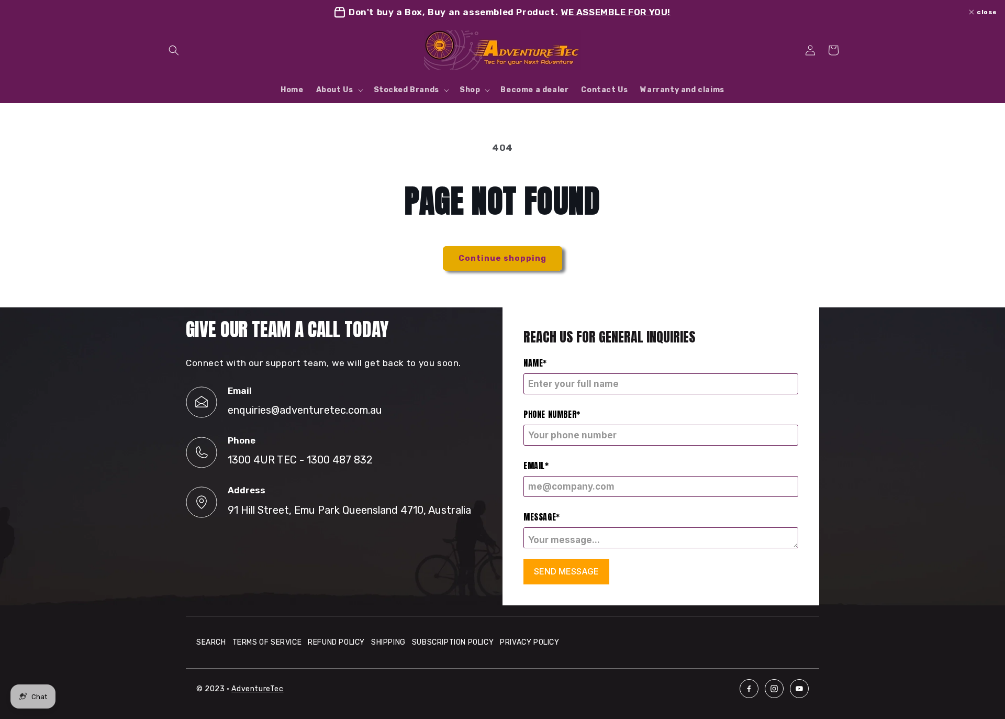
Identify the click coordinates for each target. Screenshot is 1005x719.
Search (211, 642)
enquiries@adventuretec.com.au (305, 410)
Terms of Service (267, 642)
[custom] (749, 689)
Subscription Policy (453, 642)
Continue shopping (502, 258)
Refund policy (336, 642)
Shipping (388, 642)
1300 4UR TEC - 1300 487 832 (300, 459)
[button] (173, 50)
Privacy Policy (529, 642)
